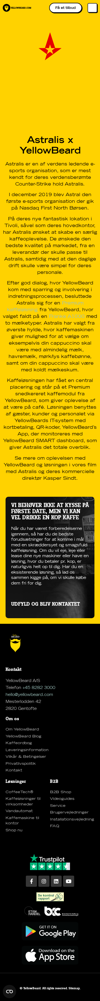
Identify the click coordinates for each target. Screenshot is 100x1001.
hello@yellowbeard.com (29, 695)
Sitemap (74, 988)
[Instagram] (43, 881)
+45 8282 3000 (38, 688)
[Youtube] (68, 881)
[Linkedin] (56, 881)
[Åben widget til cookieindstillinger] (9, 991)
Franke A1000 (67, 316)
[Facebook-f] (31, 881)
